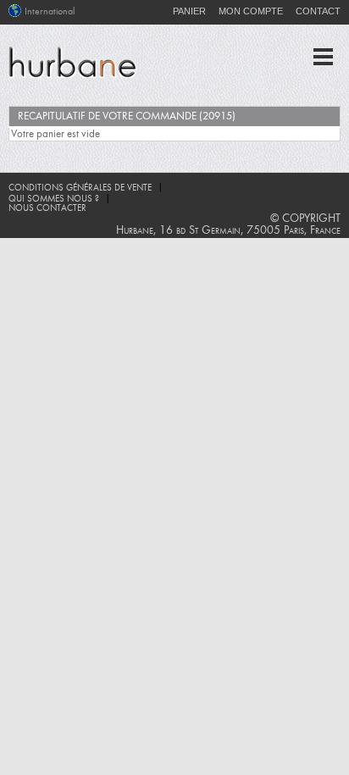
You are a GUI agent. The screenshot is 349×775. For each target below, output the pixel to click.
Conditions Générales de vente (80, 188)
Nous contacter (47, 208)
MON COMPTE (251, 11)
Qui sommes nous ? (53, 199)
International (50, 12)
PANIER (189, 11)
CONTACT (318, 11)
